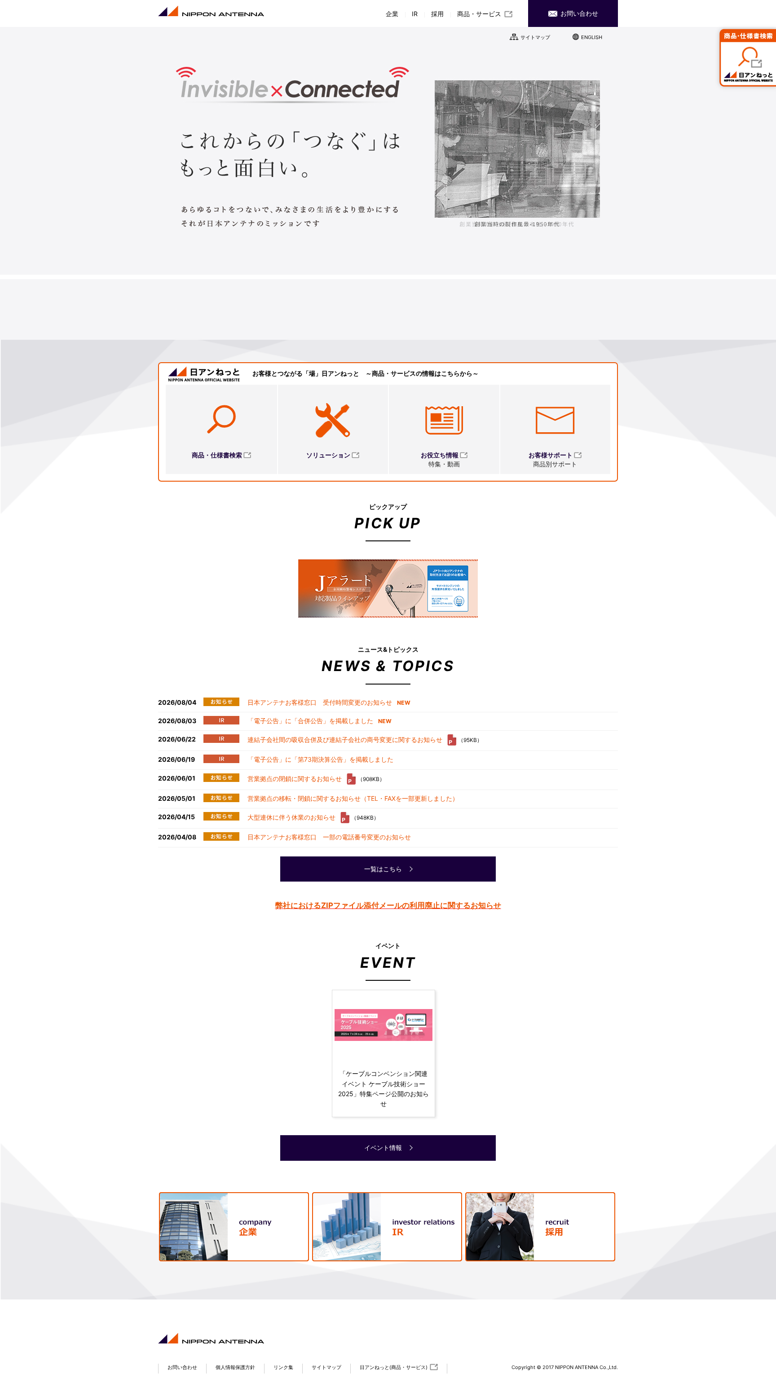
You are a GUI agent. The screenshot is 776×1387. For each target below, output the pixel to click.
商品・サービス (479, 14)
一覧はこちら (384, 869)
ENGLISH (591, 37)
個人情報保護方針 (235, 1367)
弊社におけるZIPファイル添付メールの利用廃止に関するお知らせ (388, 905)
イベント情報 (384, 1147)
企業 (392, 14)
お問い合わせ (578, 13)
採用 (437, 14)
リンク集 (283, 1367)
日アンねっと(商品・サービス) (394, 1367)
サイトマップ (535, 37)
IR (415, 14)
